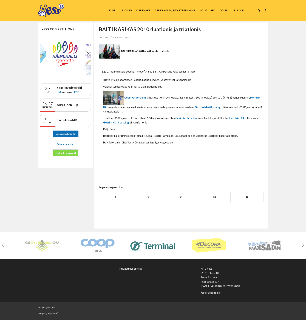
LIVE (59, 92)
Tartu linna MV (67, 120)
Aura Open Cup (67, 105)
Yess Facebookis (210, 292)
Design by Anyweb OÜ (48, 313)
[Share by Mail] (247, 197)
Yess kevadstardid (69, 88)
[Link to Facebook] (265, 10)
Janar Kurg (124, 37)
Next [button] (87, 53)
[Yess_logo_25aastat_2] (64, 10)
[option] (65, 53)
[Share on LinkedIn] (181, 197)
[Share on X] (148, 197)
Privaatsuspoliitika (130, 268)
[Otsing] (258, 10)
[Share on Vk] (214, 197)
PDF (76, 92)
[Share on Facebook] (115, 197)
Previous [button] (43, 53)
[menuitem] (113, 10)
